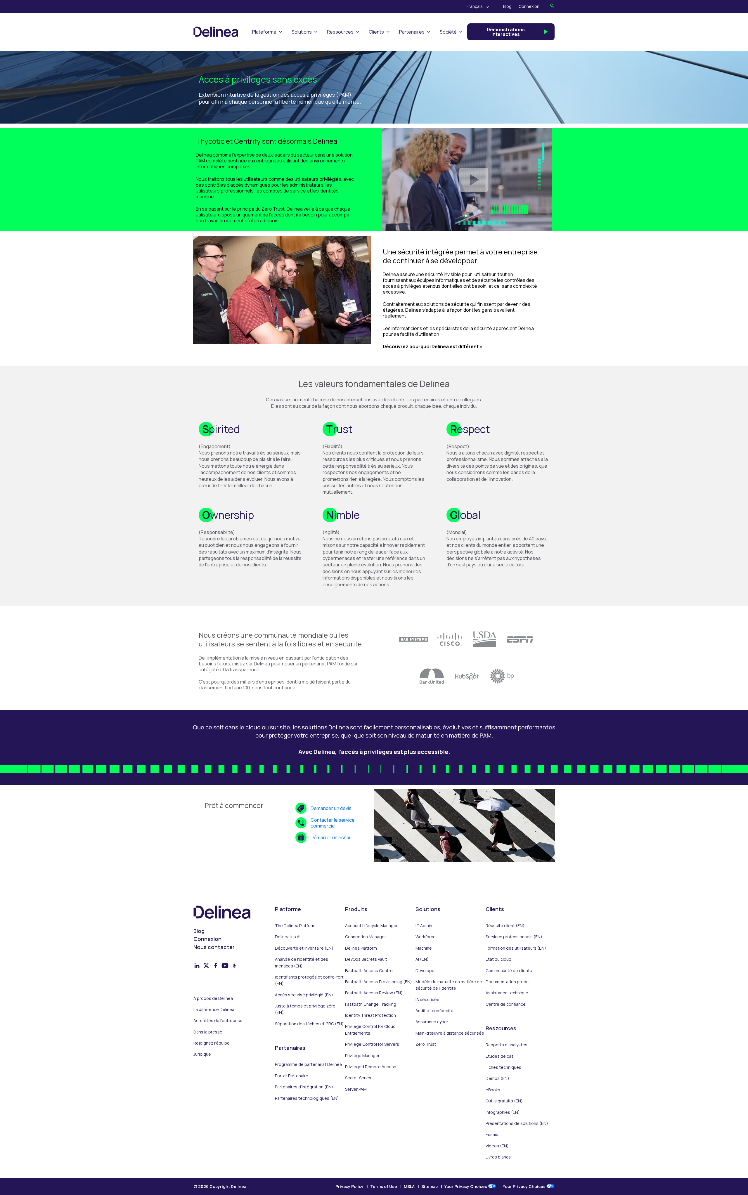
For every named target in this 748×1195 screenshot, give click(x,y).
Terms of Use (383, 1186)
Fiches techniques (503, 1067)
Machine (423, 948)
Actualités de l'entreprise (218, 1020)
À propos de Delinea (213, 998)
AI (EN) (422, 959)
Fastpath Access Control (369, 970)
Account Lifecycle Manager (371, 925)
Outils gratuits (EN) (504, 1101)
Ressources (340, 32)
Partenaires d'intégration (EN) (304, 1087)
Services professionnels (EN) (514, 936)
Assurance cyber (431, 1021)
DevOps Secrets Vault (366, 959)
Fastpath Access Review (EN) (374, 992)
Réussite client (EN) (505, 925)
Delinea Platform (361, 948)
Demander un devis (331, 808)
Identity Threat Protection (370, 1015)
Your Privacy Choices (466, 1186)
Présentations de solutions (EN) (517, 1123)
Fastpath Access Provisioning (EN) (378, 981)
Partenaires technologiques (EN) (307, 1098)
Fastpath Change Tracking (370, 1004)
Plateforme (264, 32)
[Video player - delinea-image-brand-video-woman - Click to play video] (467, 179)
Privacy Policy (349, 1186)
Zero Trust (425, 1044)
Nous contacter (214, 947)
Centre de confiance (506, 1004)
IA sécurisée (427, 999)
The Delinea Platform (295, 925)
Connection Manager (365, 936)
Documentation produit (508, 981)
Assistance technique (507, 992)
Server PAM (356, 1089)
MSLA (409, 1186)
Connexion (529, 6)
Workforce (425, 936)
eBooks (493, 1089)
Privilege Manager (362, 1055)
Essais (492, 1134)
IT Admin (423, 925)
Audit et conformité (434, 1010)
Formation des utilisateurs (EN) (516, 948)
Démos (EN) (497, 1078)
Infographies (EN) (503, 1112)
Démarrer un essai (330, 837)
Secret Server (358, 1077)
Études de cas (500, 1056)
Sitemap (429, 1186)
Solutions (302, 32)
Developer (425, 970)
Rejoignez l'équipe (211, 1043)
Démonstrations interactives (506, 31)
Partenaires (412, 32)
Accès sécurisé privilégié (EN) (304, 995)
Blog (507, 6)
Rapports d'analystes (506, 1044)
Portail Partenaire (291, 1075)
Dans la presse (207, 1032)
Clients (376, 32)
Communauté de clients (509, 970)
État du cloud (498, 959)
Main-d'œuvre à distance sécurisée (449, 1033)
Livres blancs (498, 1157)
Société (448, 32)
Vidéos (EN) (497, 1146)
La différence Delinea (213, 1009)
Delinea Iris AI (287, 936)
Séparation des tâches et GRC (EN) (309, 1023)
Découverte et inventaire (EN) (304, 948)
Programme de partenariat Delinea (308, 1064)
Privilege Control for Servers (372, 1044)
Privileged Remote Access (370, 1066)
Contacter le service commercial (333, 823)
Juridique (202, 1054)
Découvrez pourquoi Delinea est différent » (432, 346)
